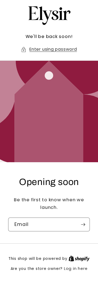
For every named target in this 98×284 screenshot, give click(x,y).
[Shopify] (79, 258)
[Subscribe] (83, 225)
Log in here (75, 268)
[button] (49, 49)
